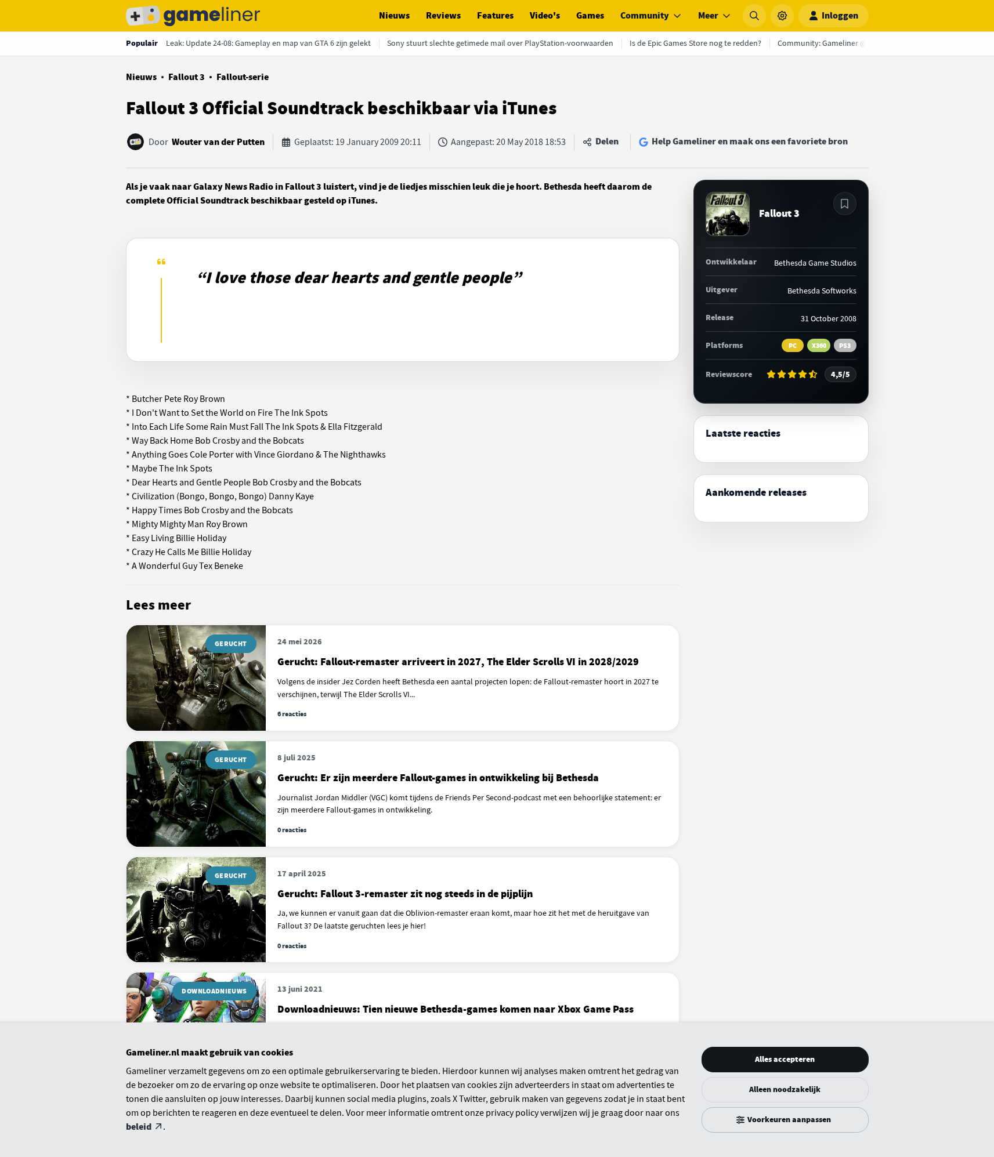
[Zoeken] (754, 15)
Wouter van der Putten (218, 142)
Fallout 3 (186, 77)
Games (590, 15)
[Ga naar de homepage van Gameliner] (193, 15)
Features (495, 15)
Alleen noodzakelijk (784, 1089)
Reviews (443, 15)
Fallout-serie (242, 77)
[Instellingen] (782, 15)
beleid (138, 1126)
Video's (545, 15)
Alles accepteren (785, 1059)
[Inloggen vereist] (844, 203)
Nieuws (394, 15)
